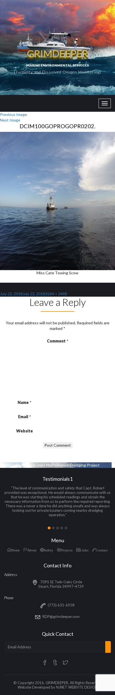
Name (25, 402)
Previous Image (13, 114)
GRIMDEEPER (56, 682)
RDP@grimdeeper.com (61, 616)
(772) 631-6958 (61, 605)
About (32, 550)
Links (84, 550)
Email (24, 416)
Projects (67, 550)
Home (15, 550)
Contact (102, 550)
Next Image (10, 120)
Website (24, 431)
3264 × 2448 (56, 293)
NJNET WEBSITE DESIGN (76, 687)
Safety (48, 550)
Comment (57, 341)
